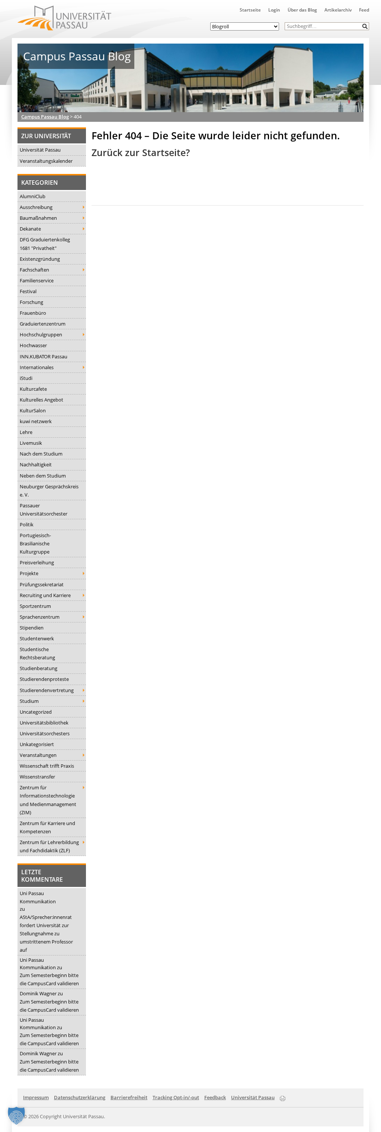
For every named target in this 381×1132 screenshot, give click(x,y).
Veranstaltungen (38, 755)
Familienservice (37, 280)
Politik (26, 524)
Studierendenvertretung (47, 690)
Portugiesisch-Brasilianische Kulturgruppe (35, 543)
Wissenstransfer (37, 776)
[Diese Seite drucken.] (282, 1097)
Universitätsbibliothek (44, 722)
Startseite (250, 10)
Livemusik (31, 443)
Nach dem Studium (41, 453)
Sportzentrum (35, 606)
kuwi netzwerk (36, 421)
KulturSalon (33, 410)
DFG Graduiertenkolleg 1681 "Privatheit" (45, 243)
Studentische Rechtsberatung (37, 653)
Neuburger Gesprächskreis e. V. (49, 490)
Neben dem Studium (43, 475)
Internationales (37, 367)
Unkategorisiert (37, 744)
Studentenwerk (37, 638)
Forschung (31, 302)
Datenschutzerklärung (79, 1097)
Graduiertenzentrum (42, 323)
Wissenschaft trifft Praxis (47, 765)
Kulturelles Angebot (41, 399)
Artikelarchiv (338, 10)
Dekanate (30, 228)
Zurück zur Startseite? (141, 152)
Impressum (36, 1097)
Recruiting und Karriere (45, 595)
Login (274, 10)
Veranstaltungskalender (46, 161)
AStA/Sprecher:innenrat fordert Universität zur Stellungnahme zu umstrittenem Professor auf (46, 933)
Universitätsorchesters (45, 733)
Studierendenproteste (44, 679)
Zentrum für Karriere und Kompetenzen (47, 827)
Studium (29, 701)
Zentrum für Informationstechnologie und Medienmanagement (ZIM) (48, 799)
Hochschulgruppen (41, 334)
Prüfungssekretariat (42, 584)
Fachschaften (34, 269)
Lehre (26, 432)
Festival (28, 291)
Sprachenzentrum (40, 616)
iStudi (26, 378)
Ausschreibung (36, 207)
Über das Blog (302, 10)
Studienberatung (38, 668)
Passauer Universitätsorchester (43, 509)
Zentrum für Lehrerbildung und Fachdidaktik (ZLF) (49, 846)
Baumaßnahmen (38, 218)
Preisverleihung (37, 562)
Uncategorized (36, 711)
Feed (364, 10)
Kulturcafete (33, 389)
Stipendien (32, 627)
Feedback (215, 1097)
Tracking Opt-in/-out (176, 1097)
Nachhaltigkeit (36, 464)
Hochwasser (33, 345)
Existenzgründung (40, 259)
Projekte (29, 573)
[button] (365, 26)
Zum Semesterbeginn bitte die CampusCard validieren (49, 979)
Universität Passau (40, 149)
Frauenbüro (33, 313)
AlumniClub (32, 196)
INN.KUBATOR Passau (43, 356)
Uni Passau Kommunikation (38, 897)
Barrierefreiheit (129, 1097)
